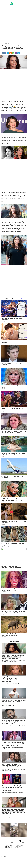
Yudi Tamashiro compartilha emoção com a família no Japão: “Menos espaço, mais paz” (13, 722)
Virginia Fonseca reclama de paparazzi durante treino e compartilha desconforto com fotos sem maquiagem (13, 679)
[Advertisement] (14, 25)
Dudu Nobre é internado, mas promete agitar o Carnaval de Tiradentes (14, 701)
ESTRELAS (16, 51)
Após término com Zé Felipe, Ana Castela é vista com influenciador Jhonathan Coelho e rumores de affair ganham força (14, 788)
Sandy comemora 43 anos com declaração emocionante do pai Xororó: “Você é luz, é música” (11, 765)
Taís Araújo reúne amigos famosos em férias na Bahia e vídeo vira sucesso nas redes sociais (13, 656)
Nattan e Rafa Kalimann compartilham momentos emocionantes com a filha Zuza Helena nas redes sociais (13, 743)
